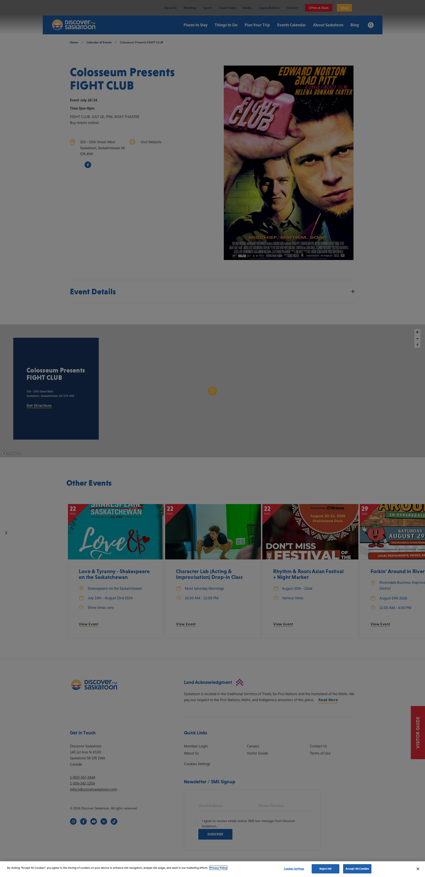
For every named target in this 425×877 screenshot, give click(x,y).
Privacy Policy (218, 867)
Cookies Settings (294, 868)
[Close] (418, 869)
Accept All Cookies (357, 868)
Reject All (325, 868)
